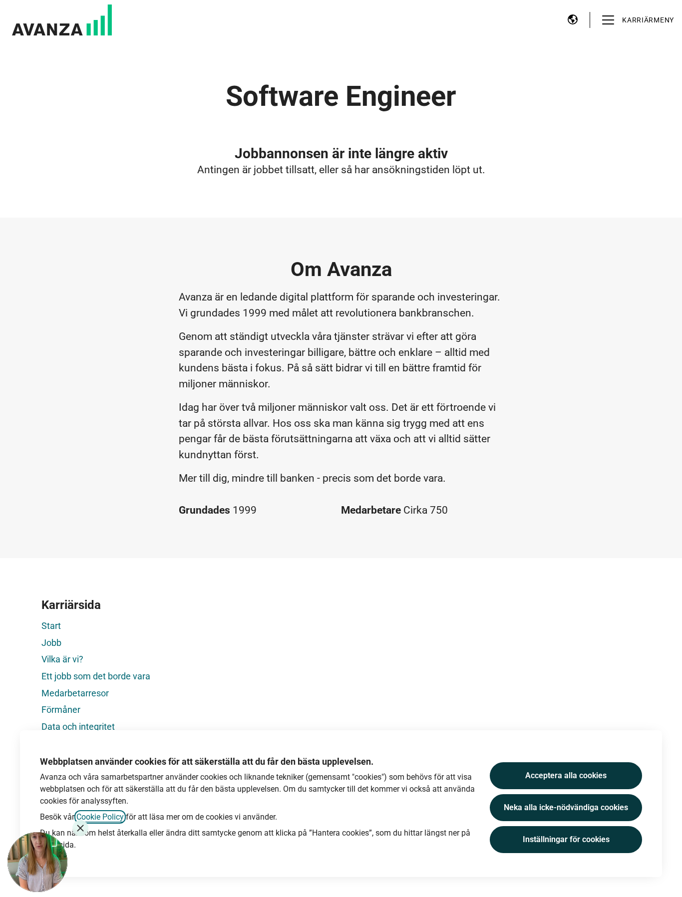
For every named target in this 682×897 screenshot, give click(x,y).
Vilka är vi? (62, 659)
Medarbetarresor (75, 693)
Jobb (51, 642)
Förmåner (60, 709)
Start (51, 625)
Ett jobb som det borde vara (95, 676)
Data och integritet (78, 726)
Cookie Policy (100, 817)
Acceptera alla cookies (566, 775)
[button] (573, 20)
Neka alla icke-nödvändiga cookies (566, 807)
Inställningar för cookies (566, 839)
